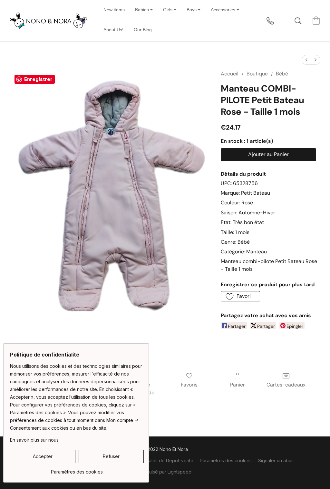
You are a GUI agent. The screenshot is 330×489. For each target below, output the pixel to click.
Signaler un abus (276, 460)
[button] (48, 21)
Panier (237, 384)
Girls (168, 9)
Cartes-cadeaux (286, 384)
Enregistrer (38, 79)
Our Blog (143, 29)
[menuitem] (306, 59)
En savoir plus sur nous (34, 440)
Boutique (257, 73)
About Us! (113, 29)
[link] (77, 469)
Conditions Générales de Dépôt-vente (152, 460)
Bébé (282, 73)
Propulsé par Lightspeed (165, 471)
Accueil (229, 73)
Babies (142, 9)
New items (114, 9)
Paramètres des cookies (226, 460)
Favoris (189, 384)
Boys (192, 9)
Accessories (224, 9)
